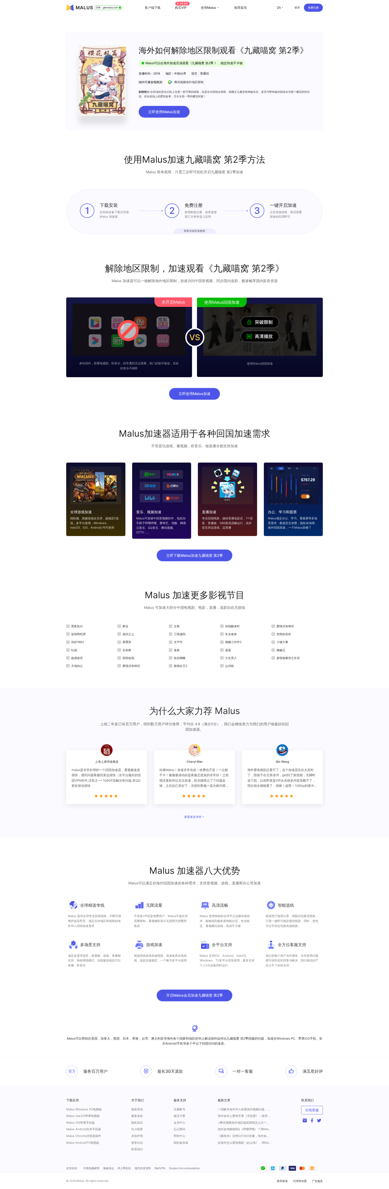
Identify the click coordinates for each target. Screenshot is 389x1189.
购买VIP (181, 7)
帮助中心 (179, 1136)
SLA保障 (137, 1129)
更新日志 (137, 1142)
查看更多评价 (193, 817)
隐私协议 (137, 1122)
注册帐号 (179, 1109)
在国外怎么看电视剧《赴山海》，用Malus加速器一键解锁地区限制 (245, 1142)
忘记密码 (179, 1129)
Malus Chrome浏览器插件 (83, 1136)
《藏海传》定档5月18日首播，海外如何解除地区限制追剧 (245, 1136)
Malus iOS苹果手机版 (80, 1122)
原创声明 (137, 1136)
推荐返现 (240, 7)
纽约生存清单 (143, 1168)
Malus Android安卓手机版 (83, 1129)
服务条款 (137, 1116)
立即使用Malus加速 (164, 112)
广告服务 (317, 1181)
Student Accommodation (184, 1168)
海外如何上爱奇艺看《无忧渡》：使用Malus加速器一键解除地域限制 (245, 1116)
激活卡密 (179, 1116)
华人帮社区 (124, 1168)
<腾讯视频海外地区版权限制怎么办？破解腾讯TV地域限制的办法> (245, 1122)
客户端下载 (153, 7)
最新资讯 (137, 1109)
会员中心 (179, 1122)
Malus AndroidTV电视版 (82, 1142)
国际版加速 (181, 1142)
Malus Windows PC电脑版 (84, 1109)
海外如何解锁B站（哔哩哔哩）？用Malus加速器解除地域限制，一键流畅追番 (245, 1129)
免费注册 (313, 7)
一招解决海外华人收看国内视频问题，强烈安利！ (245, 1109)
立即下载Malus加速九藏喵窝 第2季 (194, 555)
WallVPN (159, 1168)
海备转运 (108, 1168)
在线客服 (312, 1110)
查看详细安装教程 (194, 231)
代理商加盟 (300, 1181)
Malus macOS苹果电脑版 (83, 1116)
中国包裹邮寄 (91, 1168)
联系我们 (137, 1149)
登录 (297, 7)
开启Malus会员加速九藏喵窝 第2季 (194, 995)
